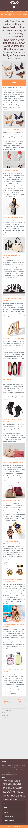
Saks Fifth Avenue (17, 783)
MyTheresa (18, 788)
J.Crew (19, 789)
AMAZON (5, 784)
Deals (10, 14)
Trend (6, 14)
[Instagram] (10, 12)
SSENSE (14, 792)
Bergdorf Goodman (13, 789)
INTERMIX (13, 796)
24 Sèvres (17, 785)
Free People (16, 795)
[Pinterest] (12, 12)
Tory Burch (13, 798)
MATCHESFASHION (7, 783)
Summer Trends (6, 795)
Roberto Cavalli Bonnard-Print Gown (7, 702)
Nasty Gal (13, 791)
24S (12, 795)
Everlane (20, 787)
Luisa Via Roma (6, 787)
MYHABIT (6, 715)
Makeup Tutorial (17, 14)
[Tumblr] (15, 12)
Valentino (5, 791)
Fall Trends (18, 791)
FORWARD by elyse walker (9, 788)
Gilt (8, 791)
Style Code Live (6, 785)
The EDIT (19, 784)
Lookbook (7, 812)
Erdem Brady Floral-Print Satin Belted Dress (20, 702)
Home (2, 14)
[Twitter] (18, 12)
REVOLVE (5, 781)
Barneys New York (12, 784)
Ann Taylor (22, 796)
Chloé (17, 796)
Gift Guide (24, 14)
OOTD (12, 785)
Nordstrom (18, 780)
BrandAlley (5, 789)
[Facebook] (7, 12)
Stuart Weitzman (13, 799)
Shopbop (5, 780)
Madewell (22, 795)
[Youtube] (20, 12)
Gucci (18, 798)
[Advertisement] (14, 742)
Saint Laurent (6, 799)
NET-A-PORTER (17, 781)
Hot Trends (14, 17)
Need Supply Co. (6, 798)
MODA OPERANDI (7, 792)
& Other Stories (14, 787)
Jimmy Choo (20, 792)
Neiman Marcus (11, 780)
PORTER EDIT (6, 796)
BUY (14, 82)
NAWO (14, 2)
